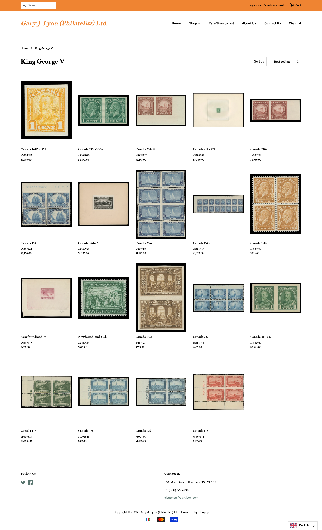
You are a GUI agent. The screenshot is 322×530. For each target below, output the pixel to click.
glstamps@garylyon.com (181, 497)
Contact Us (272, 23)
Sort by (259, 61)
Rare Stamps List (221, 23)
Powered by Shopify (195, 512)
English (304, 525)
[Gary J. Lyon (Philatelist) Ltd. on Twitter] (23, 483)
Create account (274, 5)
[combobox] (303, 525)
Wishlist (295, 23)
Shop (193, 23)
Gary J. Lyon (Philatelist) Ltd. (64, 23)
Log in (252, 5)
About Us (249, 23)
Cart (298, 5)
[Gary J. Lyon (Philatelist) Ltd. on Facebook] (30, 483)
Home (176, 23)
